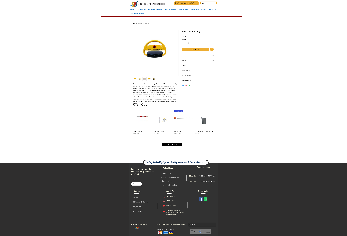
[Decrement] (183, 43)
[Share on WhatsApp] (190, 85)
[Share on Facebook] (183, 85)
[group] (173, 123)
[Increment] (188, 43)
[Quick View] (142, 119)
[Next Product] (217, 119)
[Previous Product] (130, 119)
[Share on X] (193, 85)
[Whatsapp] (205, 199)
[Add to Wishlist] (212, 49)
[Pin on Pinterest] (186, 85)
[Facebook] (201, 199)
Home (135, 23)
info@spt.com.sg (171, 205)
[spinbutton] (185, 43)
